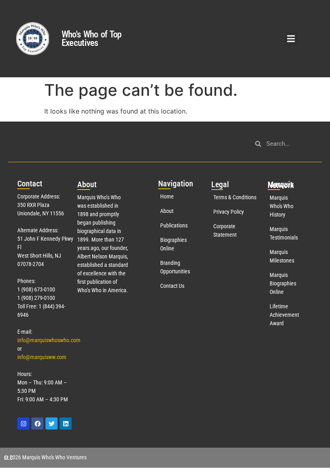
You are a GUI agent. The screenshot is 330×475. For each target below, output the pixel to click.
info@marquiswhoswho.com (48, 340)
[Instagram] (23, 423)
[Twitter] (51, 423)
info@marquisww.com (41, 357)
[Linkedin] (66, 423)
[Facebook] (37, 423)
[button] (291, 38)
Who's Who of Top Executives (92, 38)
